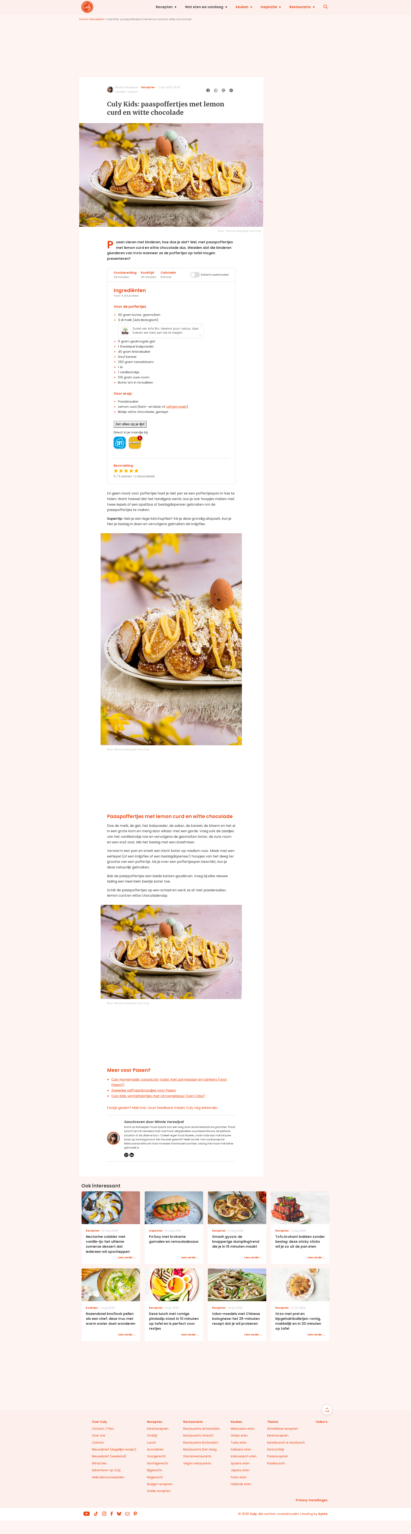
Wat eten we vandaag (204, 7)
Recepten (164, 7)
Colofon (98, 1442)
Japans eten (240, 1470)
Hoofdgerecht (157, 1463)
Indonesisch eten (243, 1456)
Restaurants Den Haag (200, 1449)
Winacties (99, 1463)
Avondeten (155, 1449)
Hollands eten (241, 1484)
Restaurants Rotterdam (200, 1442)
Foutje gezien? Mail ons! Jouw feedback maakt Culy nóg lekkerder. (162, 1107)
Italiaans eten (241, 1449)
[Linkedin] (132, 1155)
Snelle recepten (159, 1491)
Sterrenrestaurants (197, 1456)
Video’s (322, 1422)
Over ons (98, 1435)
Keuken (242, 7)
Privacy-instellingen (312, 1500)
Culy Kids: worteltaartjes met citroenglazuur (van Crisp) (158, 1095)
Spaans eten (240, 1463)
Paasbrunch (276, 1463)
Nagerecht (155, 1477)
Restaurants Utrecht (198, 1435)
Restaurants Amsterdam (201, 1428)
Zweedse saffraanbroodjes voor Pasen (143, 1090)
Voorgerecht (156, 1456)
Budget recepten (160, 1484)
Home (83, 19)
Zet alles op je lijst (130, 424)
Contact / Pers (103, 1428)
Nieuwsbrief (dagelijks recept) (114, 1449)
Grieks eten (239, 1435)
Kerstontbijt (275, 1449)
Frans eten (239, 1477)
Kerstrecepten (157, 1428)
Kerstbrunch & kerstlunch (286, 1442)
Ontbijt (152, 1435)
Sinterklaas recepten (282, 1428)
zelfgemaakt (176, 406)
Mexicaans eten (243, 1428)
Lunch (151, 1442)
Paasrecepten (277, 1456)
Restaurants (300, 7)
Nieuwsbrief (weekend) (109, 1456)
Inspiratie (269, 7)
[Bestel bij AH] (120, 443)
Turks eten (239, 1442)
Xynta (323, 1514)
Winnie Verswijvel (126, 87)
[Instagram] (126, 1155)
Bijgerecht (154, 1470)
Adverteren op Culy (106, 1470)
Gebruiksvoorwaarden (108, 1477)
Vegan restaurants (197, 1463)
